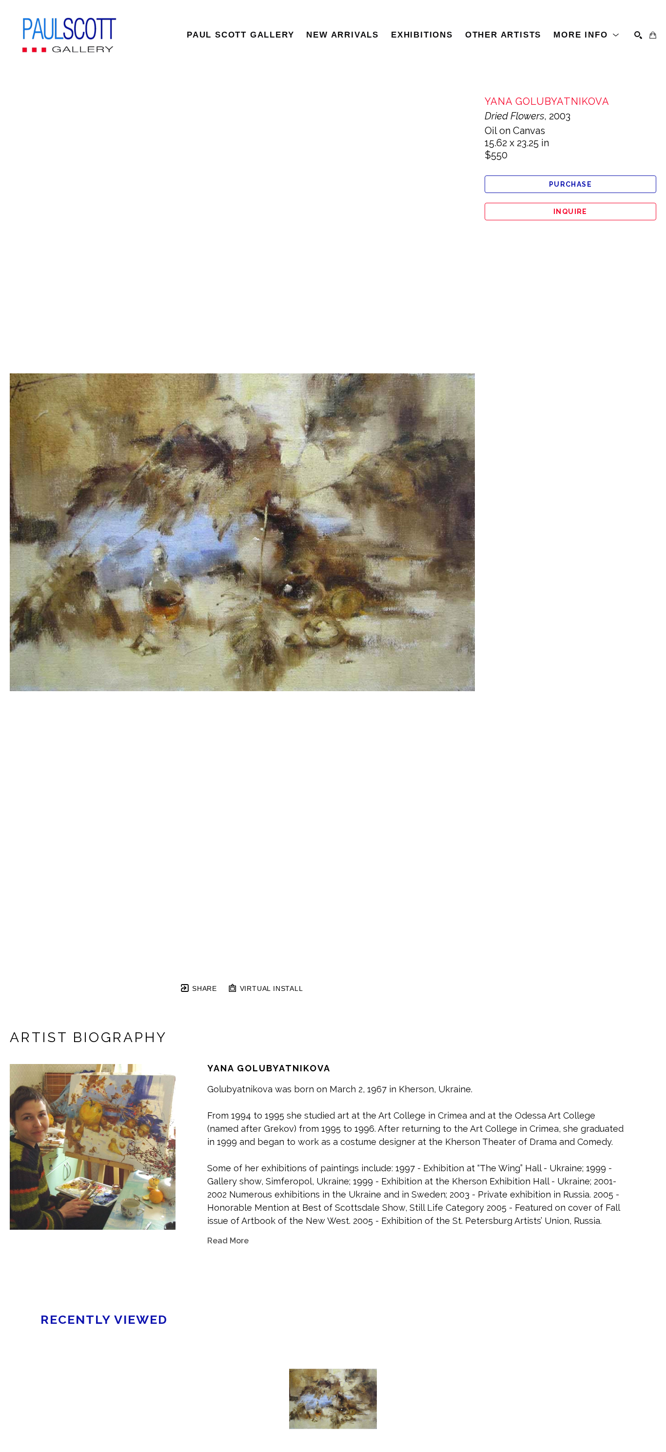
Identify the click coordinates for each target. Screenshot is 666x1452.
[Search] (638, 35)
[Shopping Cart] (652, 35)
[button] (586, 35)
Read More (228, 1240)
